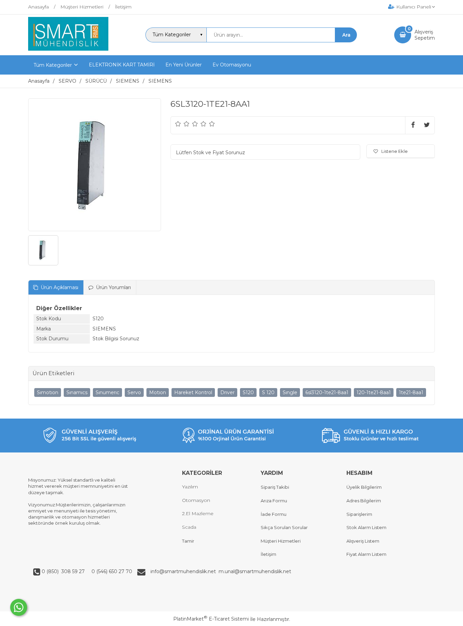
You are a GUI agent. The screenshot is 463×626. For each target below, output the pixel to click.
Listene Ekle (394, 151)
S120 (248, 392)
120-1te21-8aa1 (374, 392)
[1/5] (178, 124)
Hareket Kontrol (193, 392)
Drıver (227, 392)
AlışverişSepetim (425, 35)
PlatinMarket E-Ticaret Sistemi (211, 619)
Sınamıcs (76, 392)
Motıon (157, 392)
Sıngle (290, 392)
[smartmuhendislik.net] (68, 49)
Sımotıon (47, 392)
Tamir (188, 541)
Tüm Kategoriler (53, 65)
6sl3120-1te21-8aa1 (326, 392)
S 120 (268, 392)
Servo (134, 392)
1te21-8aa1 (411, 392)
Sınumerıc (107, 392)
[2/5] (182, 124)
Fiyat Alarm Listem (366, 554)
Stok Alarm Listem (366, 527)
